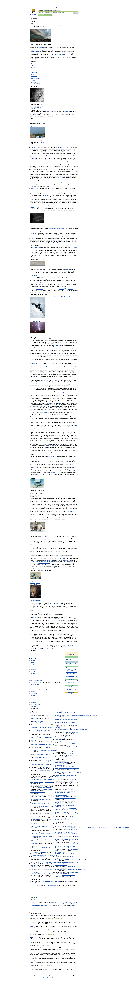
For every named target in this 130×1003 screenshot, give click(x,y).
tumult (68, 902)
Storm (31, 915)
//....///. (68, 772)
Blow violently (33, 902)
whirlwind (50, 900)
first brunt (40, 905)
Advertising (51, 975)
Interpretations (48, 14)
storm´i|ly (32, 947)
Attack (72, 903)
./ (47, 814)
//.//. (37, 866)
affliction (68, 903)
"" (40, 724)
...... (35, 814)
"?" (41, 762)
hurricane (39, 900)
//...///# (44, 733)
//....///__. (44, 773)
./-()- (43, 787)
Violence (45, 905)
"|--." (39, 720)
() (44, 27)
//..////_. (45, 806)
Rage (45, 903)
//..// (61, 865)
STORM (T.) (33, 957)
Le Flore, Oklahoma (72, 909)
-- (35, 363)
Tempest (32, 900)
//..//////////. (52, 873)
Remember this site (55, 7)
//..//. (37, 792)
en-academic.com (33, 14)
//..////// (41, 782)
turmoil (71, 902)
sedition (32, 903)
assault (75, 903)
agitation (59, 902)
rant (50, 903)
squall (47, 900)
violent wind (55, 900)
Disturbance (54, 902)
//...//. (64, 805)
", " (67, 741)
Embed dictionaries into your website (68, 7)
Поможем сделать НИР (41, 897)
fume (48, 903)
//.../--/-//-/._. (63, 794)
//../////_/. (70, 869)
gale (35, 900)
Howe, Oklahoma (36, 909)
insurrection (36, 903)
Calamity (56, 903)
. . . (48, 632)
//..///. (65, 722)
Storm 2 (32, 926)
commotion (64, 902)
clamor (75, 902)
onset (36, 905)
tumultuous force (50, 905)
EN (76, 7)
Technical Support (46, 975)
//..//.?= (65, 846)
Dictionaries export (33, 977)
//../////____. (71, 729)
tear (53, 903)
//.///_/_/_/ (70, 859)
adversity (60, 903)
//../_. (65, 798)
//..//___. (40, 799)
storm (31, 931)
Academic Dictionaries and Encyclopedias (49, 10)
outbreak (42, 903)
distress (64, 903)
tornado (43, 900)
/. (45, 711)
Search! (75, 12)
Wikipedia (41, 14)
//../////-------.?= (66, 814)
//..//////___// (76, 715)
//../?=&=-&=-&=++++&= (67, 767)
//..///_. (42, 744)
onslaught (32, 905)
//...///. (39, 764)
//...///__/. (44, 750)
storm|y (32, 953)
